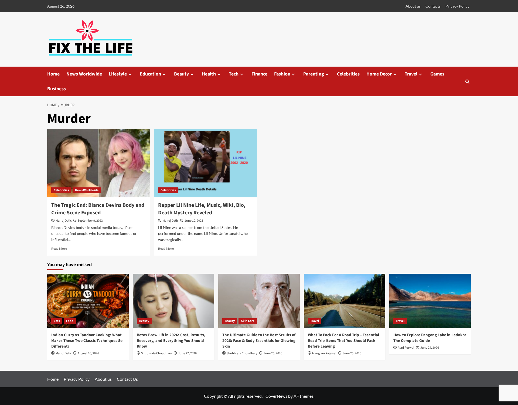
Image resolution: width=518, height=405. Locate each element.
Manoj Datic (63, 220)
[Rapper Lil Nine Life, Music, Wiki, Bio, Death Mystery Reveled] (205, 163)
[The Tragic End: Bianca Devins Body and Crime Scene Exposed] (98, 163)
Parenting (313, 74)
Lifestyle (118, 74)
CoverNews (276, 396)
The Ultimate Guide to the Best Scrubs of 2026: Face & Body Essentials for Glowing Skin (258, 340)
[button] (467, 81)
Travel (411, 74)
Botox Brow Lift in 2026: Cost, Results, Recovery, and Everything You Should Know (171, 340)
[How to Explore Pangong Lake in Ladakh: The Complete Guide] (430, 301)
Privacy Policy (457, 6)
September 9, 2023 (90, 220)
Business (56, 88)
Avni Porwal (406, 347)
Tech (233, 74)
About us (413, 6)
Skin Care (247, 321)
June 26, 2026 (273, 353)
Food (69, 321)
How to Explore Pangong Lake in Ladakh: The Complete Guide (429, 338)
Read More (59, 248)
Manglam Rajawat (324, 353)
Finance (259, 74)
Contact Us (127, 379)
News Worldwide (84, 74)
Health (209, 74)
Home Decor (379, 74)
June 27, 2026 (187, 353)
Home (53, 74)
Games (437, 74)
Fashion (282, 74)
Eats (57, 321)
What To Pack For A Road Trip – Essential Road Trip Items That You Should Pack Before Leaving (343, 340)
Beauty (181, 74)
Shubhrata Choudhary (156, 353)
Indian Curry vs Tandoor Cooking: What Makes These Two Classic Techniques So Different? (86, 340)
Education (150, 74)
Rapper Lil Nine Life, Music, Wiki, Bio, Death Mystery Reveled (202, 209)
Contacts (433, 6)
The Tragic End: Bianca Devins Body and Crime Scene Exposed (97, 209)
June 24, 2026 (429, 347)
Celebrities (348, 74)
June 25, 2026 (352, 353)
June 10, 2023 (194, 220)
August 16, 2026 (88, 353)
